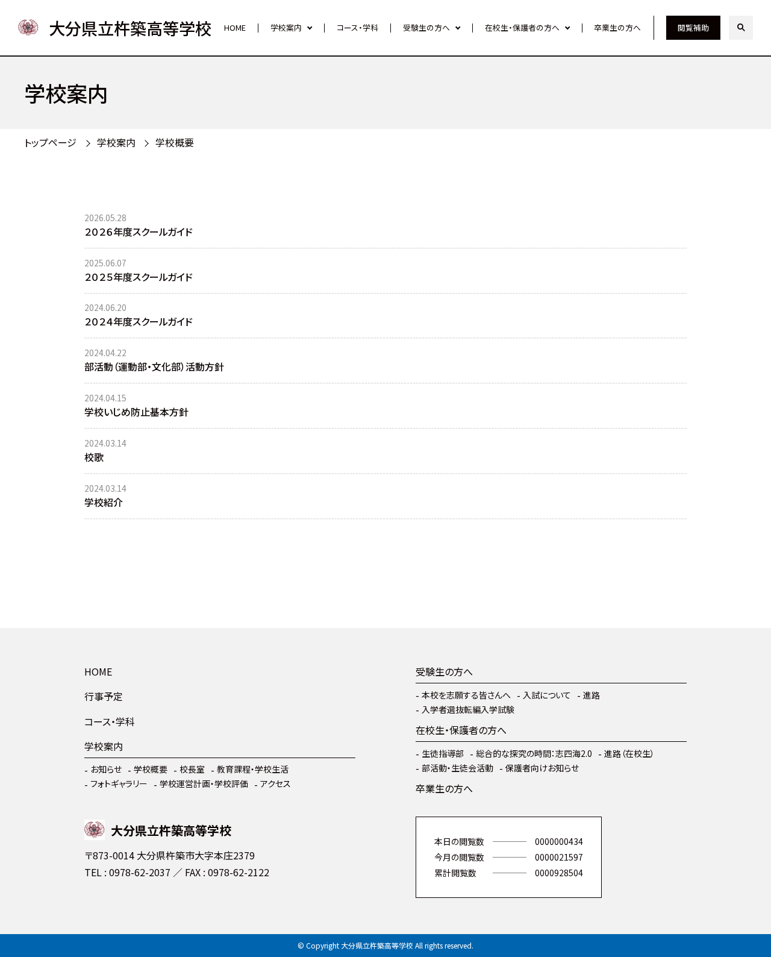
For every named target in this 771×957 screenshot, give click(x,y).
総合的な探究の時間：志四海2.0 (534, 753)
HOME (235, 27)
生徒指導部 (443, 753)
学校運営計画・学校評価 (204, 783)
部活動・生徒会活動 (457, 768)
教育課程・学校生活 (253, 769)
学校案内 (286, 27)
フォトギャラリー (119, 783)
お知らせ (106, 769)
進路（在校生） (629, 753)
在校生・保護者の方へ (522, 27)
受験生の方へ (426, 27)
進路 (591, 695)
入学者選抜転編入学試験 (468, 709)
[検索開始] (741, 28)
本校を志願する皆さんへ (466, 695)
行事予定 (103, 696)
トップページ (50, 142)
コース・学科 (357, 27)
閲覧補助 (693, 27)
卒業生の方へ (617, 27)
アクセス (275, 783)
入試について (547, 695)
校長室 (192, 769)
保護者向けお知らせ (542, 768)
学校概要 (150, 769)
